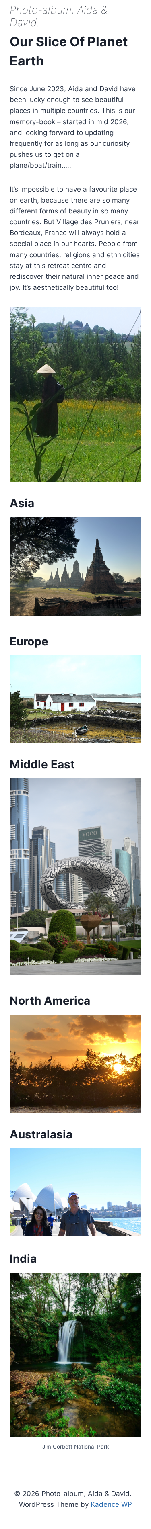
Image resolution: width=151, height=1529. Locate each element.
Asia (22, 503)
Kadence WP (111, 1504)
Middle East (42, 764)
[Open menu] (133, 16)
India (23, 1258)
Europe (29, 641)
